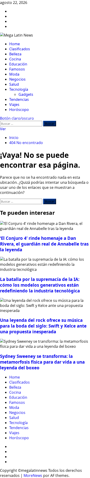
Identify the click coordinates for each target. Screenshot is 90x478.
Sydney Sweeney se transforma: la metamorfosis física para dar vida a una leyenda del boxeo (42, 362)
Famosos (17, 69)
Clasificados (19, 48)
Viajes (14, 104)
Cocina (15, 59)
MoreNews (33, 475)
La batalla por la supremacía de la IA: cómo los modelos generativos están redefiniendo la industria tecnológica (40, 285)
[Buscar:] (21, 123)
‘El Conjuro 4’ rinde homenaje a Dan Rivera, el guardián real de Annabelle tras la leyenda (44, 243)
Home (14, 43)
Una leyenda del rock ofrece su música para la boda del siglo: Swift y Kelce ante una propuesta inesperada (43, 325)
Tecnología (18, 89)
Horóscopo (19, 109)
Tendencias (19, 99)
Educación (18, 64)
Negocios (17, 79)
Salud (14, 84)
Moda (14, 74)
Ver (3, 128)
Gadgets (25, 94)
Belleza (15, 54)
